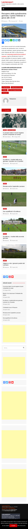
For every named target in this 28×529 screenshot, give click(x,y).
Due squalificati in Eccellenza (11, 211)
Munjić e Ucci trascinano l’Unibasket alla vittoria (12, 294)
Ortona (4, 90)
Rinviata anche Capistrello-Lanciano (14, 186)
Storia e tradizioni (11, 130)
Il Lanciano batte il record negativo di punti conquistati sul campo (13, 287)
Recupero (5, 92)
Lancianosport (7, 2)
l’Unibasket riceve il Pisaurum (10, 307)
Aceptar (13, 525)
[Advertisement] (14, 333)
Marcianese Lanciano (17, 87)
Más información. (22, 525)
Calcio (21, 21)
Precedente (7, 110)
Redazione (5, 21)
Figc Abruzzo (6, 87)
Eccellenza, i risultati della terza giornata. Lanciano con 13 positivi (13, 301)
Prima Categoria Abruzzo (15, 90)
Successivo (20, 110)
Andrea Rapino (7, 136)
